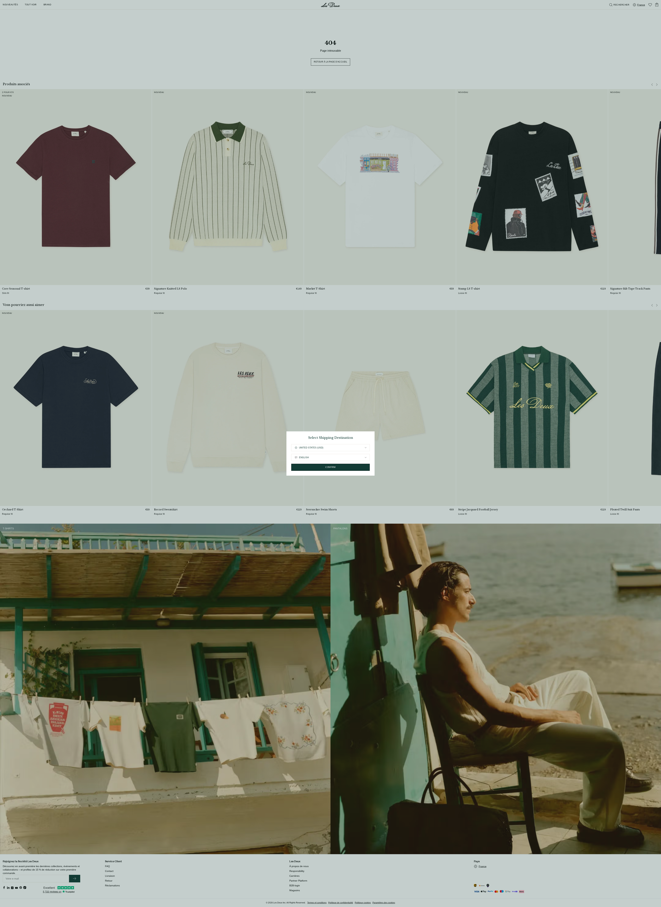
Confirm (330, 467)
